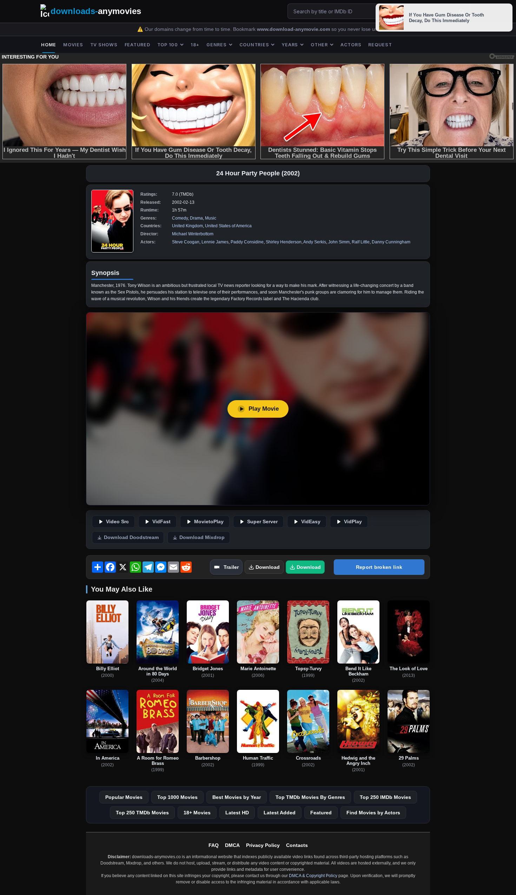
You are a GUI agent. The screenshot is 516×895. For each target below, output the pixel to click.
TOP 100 (167, 44)
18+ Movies (197, 812)
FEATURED (137, 44)
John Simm (339, 242)
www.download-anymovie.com (294, 29)
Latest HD (237, 812)
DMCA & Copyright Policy (313, 875)
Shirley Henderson (284, 242)
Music (210, 218)
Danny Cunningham (391, 242)
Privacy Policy (263, 845)
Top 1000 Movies (177, 797)
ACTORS (351, 44)
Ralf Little (361, 242)
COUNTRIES (254, 44)
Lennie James (215, 242)
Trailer (231, 567)
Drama (196, 218)
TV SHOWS (104, 44)
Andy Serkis (314, 242)
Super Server (262, 521)
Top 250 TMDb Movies (142, 812)
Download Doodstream (131, 537)
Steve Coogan (185, 242)
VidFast (161, 521)
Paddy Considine (247, 242)
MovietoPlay (209, 521)
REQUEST (380, 44)
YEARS (290, 44)
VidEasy (310, 521)
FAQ (214, 845)
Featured (321, 812)
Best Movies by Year (236, 797)
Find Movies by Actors (373, 812)
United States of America (228, 225)
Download (268, 567)
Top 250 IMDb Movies (385, 797)
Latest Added (280, 812)
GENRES (216, 44)
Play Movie (264, 408)
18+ (195, 44)
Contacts (297, 845)
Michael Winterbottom (192, 233)
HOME (48, 44)
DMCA (232, 845)
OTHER (319, 44)
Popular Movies (124, 797)
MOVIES (73, 44)
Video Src (117, 521)
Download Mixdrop (202, 537)
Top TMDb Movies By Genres (310, 797)
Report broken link (379, 567)
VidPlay (353, 521)
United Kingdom (187, 225)
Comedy (180, 218)
